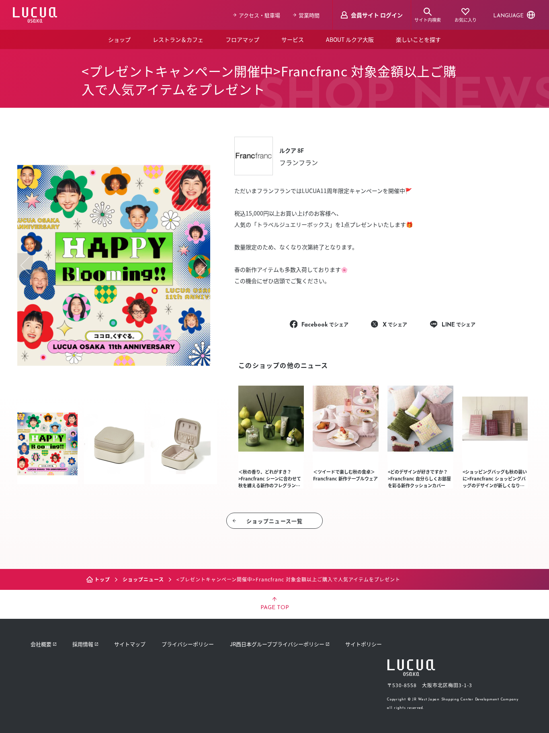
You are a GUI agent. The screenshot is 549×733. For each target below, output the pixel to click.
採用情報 (82, 644)
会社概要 (41, 644)
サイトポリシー (363, 644)
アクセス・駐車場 (259, 15)
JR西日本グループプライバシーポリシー (277, 644)
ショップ (119, 39)
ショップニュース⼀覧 (274, 521)
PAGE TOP (274, 608)
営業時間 (309, 15)
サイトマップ (129, 644)
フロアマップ (242, 39)
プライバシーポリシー (188, 644)
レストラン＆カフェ (178, 39)
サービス (292, 39)
